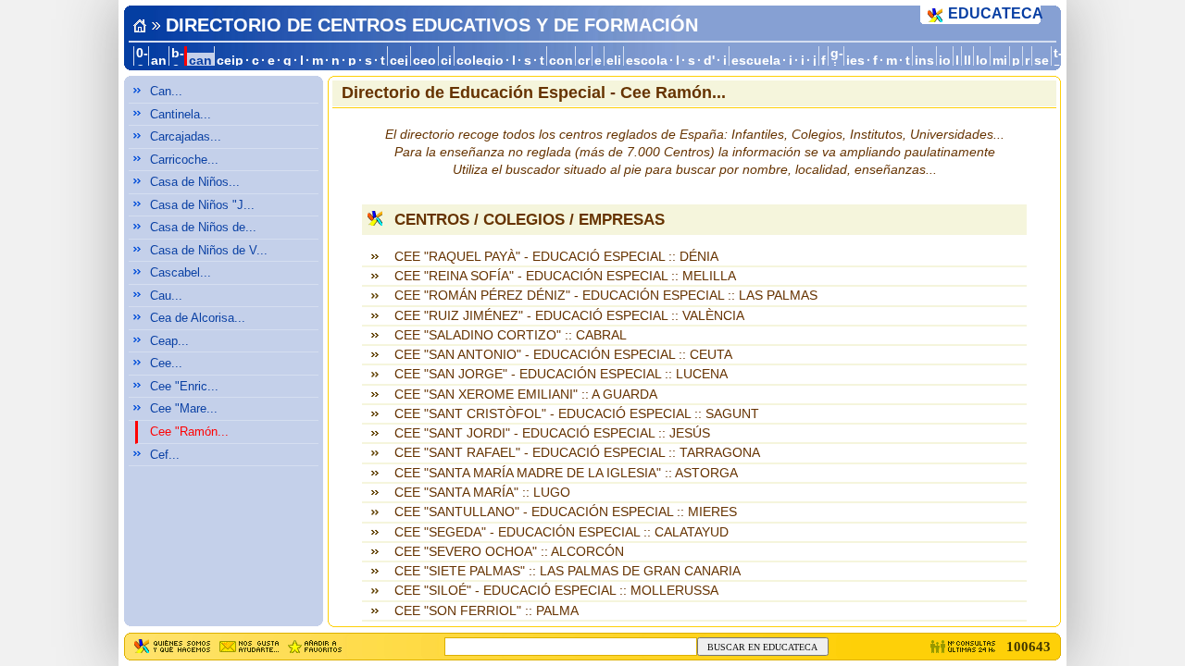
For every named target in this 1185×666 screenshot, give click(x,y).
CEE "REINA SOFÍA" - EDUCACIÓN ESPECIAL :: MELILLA (565, 276)
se (1041, 61)
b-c (177, 60)
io (945, 61)
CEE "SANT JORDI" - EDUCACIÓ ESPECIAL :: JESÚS (552, 433)
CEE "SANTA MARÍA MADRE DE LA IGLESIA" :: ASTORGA (566, 473)
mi (999, 61)
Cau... (166, 295)
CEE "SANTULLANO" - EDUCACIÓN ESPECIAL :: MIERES (565, 512)
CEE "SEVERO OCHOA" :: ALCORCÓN (509, 552)
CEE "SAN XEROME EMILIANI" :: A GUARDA (525, 394)
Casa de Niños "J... (202, 205)
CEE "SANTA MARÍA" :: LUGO (482, 493)
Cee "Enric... (184, 386)
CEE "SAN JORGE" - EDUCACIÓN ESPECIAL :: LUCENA (561, 374)
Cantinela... (180, 114)
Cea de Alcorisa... (197, 318)
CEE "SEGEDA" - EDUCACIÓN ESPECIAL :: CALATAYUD (561, 532)
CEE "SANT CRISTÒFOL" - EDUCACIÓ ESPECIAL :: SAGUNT (576, 414)
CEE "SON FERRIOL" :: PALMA (486, 611)
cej (399, 61)
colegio (480, 61)
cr (584, 61)
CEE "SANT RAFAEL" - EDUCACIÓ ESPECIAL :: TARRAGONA (577, 453)
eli (613, 61)
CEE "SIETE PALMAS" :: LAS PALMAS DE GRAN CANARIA (567, 571)
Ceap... (169, 341)
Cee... (166, 363)
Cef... (165, 455)
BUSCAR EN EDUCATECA (762, 647)
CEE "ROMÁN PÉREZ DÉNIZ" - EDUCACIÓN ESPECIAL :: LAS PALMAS (605, 295)
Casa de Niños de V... (209, 250)
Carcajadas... (185, 136)
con (561, 61)
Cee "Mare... (184, 408)
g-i (836, 60)
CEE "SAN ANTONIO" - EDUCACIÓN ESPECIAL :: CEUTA (563, 355)
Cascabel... (180, 272)
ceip (230, 61)
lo (982, 61)
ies (855, 61)
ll (967, 61)
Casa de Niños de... (203, 227)
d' (709, 61)
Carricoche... (184, 159)
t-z (1058, 60)
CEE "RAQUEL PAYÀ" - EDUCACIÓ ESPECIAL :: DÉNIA (556, 257)
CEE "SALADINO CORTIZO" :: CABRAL (510, 335)
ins (924, 61)
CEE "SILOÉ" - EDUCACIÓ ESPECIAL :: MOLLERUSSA (556, 591)
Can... (166, 91)
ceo (424, 61)
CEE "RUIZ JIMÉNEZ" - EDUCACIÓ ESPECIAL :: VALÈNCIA (569, 316)
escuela (755, 61)
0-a (142, 60)
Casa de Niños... (195, 182)
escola (646, 61)
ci (446, 61)
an (159, 61)
